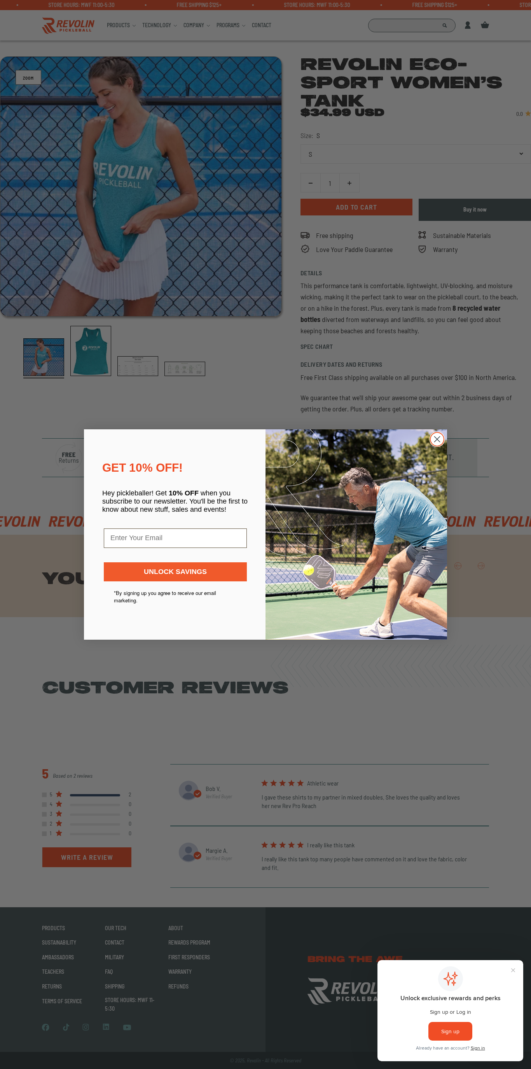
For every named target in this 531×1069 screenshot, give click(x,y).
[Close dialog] (437, 439)
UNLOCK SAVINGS (175, 572)
